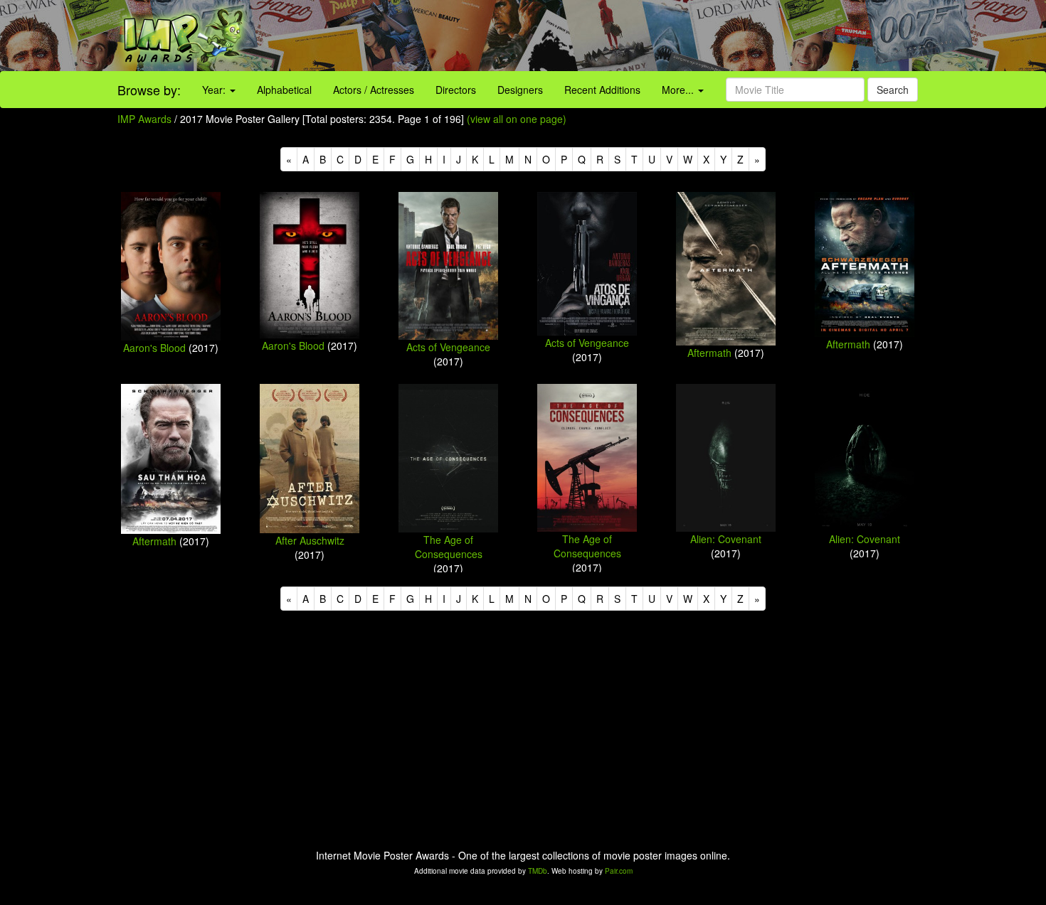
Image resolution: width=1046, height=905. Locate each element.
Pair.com (619, 871)
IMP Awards (144, 119)
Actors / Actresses (373, 89)
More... (679, 89)
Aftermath (709, 353)
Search (893, 89)
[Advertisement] (654, 36)
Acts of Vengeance (448, 347)
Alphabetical (284, 89)
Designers (520, 89)
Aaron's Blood (154, 348)
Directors (455, 89)
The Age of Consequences (448, 546)
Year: (215, 89)
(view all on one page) (516, 119)
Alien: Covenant (725, 539)
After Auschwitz (309, 540)
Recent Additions (602, 89)
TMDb (537, 871)
